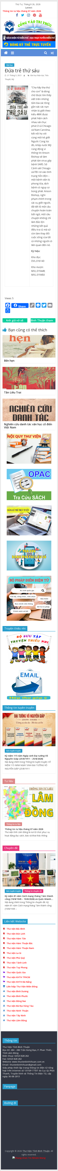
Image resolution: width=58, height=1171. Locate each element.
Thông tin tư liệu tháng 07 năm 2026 (22, 11)
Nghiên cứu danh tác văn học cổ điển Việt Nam (28, 425)
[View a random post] (52, 53)
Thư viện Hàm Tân (16, 938)
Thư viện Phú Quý (16, 957)
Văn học (9, 65)
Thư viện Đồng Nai (16, 1001)
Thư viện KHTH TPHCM (18, 977)
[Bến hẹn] (29, 337)
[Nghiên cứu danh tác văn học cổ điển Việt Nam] (29, 400)
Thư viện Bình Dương (17, 991)
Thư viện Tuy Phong (17, 967)
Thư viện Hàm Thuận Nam (20, 948)
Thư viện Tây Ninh (16, 1015)
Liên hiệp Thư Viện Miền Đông (22, 986)
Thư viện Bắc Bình (16, 928)
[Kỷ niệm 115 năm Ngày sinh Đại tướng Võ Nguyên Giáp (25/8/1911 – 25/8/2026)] (29, 714)
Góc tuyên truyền (13, 751)
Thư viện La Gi (14, 953)
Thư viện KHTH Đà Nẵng (19, 981)
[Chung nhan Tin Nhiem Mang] (29, 1157)
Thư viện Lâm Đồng (17, 1020)
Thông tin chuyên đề (33, 891)
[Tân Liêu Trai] (29, 368)
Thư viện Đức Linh (16, 933)
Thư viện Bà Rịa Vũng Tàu (20, 1005)
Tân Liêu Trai (12, 392)
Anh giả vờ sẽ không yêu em (13, 323)
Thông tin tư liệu (13, 824)
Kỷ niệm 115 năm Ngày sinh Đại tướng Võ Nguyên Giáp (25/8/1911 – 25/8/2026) (26, 757)
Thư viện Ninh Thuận (17, 1010)
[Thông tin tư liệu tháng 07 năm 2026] (29, 787)
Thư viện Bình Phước (17, 996)
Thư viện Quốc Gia (16, 972)
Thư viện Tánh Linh (17, 962)
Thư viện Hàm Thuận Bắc (20, 943)
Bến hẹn (9, 360)
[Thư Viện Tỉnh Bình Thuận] (6, 53)
